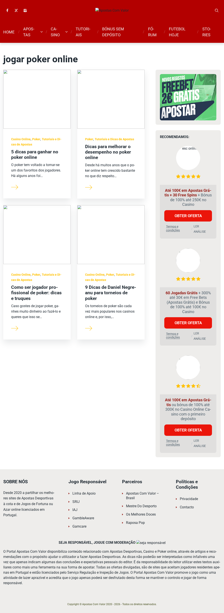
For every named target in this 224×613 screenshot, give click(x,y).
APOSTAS (28, 32)
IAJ (74, 510)
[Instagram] (25, 10)
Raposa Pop (135, 523)
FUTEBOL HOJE (177, 32)
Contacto (187, 507)
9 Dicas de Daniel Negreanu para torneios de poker (110, 293)
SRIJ (76, 502)
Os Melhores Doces (141, 514)
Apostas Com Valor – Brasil (142, 495)
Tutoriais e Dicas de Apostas (114, 139)
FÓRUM (152, 32)
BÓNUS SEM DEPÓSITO (113, 32)
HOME (8, 32)
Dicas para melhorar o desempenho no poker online (108, 152)
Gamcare (79, 526)
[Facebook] (7, 10)
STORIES (206, 32)
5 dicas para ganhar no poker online (34, 154)
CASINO (55, 32)
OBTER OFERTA (188, 215)
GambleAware (83, 518)
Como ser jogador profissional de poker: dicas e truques (36, 293)
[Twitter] (16, 10)
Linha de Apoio (84, 493)
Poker (36, 139)
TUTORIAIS (83, 32)
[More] (15, 186)
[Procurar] (217, 10)
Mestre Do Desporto (141, 506)
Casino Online (21, 139)
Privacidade (189, 499)
